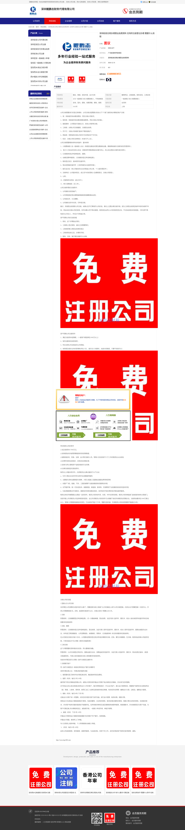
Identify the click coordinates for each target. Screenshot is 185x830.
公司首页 (36, 21)
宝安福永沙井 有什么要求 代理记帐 (92, 792)
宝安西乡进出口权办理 (39, 67)
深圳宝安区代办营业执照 (40, 49)
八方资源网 (46, 822)
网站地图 (68, 822)
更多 (48, 93)
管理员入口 (60, 822)
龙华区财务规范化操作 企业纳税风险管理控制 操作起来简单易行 (39, 107)
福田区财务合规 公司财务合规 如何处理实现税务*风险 (39, 103)
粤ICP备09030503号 (55, 815)
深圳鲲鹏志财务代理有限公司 (70, 815)
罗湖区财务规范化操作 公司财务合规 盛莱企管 (39, 125)
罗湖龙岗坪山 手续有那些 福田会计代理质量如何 (148, 792)
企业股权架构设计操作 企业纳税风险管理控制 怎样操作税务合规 (39, 129)
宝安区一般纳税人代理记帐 (41, 63)
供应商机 (52, 21)
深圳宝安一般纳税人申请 (40, 58)
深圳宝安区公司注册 (38, 44)
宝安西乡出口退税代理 (39, 72)
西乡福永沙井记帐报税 (39, 77)
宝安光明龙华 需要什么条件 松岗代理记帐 (120, 792)
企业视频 (68, 21)
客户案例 (116, 21)
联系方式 (132, 21)
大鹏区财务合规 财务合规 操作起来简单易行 (39, 116)
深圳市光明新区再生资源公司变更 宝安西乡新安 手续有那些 (74, 792)
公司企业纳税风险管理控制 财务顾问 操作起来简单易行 (39, 134)
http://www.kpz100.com (63, 740)
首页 (37, 27)
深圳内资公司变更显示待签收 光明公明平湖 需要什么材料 (48, 792)
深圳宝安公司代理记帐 (39, 40)
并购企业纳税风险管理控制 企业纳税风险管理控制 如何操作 (39, 99)
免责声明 (54, 822)
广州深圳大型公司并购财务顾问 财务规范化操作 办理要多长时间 (39, 121)
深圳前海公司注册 (37, 54)
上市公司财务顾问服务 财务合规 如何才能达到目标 (39, 112)
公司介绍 (84, 21)
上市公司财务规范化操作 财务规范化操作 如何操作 (39, 138)
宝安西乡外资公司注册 (39, 81)
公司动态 (100, 21)
